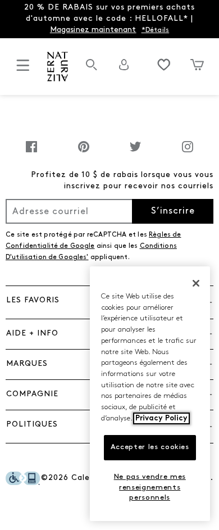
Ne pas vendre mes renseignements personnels (150, 487)
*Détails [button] (156, 30)
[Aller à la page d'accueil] (57, 66)
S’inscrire (173, 211)
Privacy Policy (161, 418)
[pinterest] (84, 152)
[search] (92, 70)
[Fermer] (196, 283)
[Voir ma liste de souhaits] (164, 65)
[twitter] (135, 152)
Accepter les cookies (150, 447)
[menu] (23, 70)
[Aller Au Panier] (196, 65)
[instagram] (188, 152)
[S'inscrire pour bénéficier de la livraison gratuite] (124, 65)
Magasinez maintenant (93, 30)
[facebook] (31, 152)
